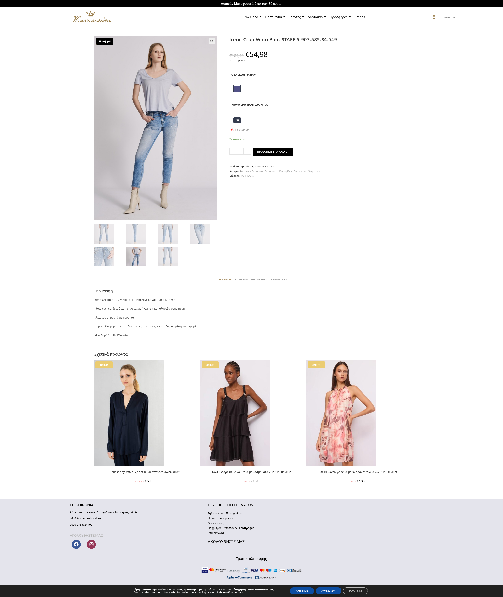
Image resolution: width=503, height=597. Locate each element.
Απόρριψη (328, 591)
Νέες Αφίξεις (285, 171)
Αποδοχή (302, 591)
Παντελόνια (300, 171)
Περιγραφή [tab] (224, 279)
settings (239, 592)
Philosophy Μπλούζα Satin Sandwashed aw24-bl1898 (145, 472)
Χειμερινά (314, 171)
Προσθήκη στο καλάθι (273, 151)
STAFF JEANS (237, 60)
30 (237, 120)
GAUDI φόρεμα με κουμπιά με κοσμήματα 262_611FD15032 (251, 472)
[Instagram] (91, 544)
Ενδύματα (258, 171)
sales (248, 171)
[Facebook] (76, 544)
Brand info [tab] (279, 279)
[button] (212, 41)
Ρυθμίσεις (355, 591)
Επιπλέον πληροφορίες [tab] (251, 279)
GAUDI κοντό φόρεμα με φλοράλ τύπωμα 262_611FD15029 (358, 472)
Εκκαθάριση (242, 130)
